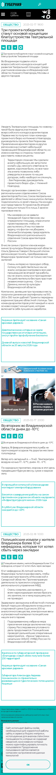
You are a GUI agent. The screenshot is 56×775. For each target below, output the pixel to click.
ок (28, 764)
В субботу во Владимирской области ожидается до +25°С (22, 508)
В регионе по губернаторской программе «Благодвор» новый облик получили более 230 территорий (26, 656)
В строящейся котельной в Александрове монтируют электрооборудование (25, 486)
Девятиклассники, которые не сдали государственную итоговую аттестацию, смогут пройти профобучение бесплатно (25, 333)
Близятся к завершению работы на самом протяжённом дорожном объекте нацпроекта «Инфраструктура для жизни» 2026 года (28, 497)
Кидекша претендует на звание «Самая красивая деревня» (24, 321)
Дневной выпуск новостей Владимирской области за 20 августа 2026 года (25, 344)
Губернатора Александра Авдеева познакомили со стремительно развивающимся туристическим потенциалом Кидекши (28, 679)
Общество (11, 24)
